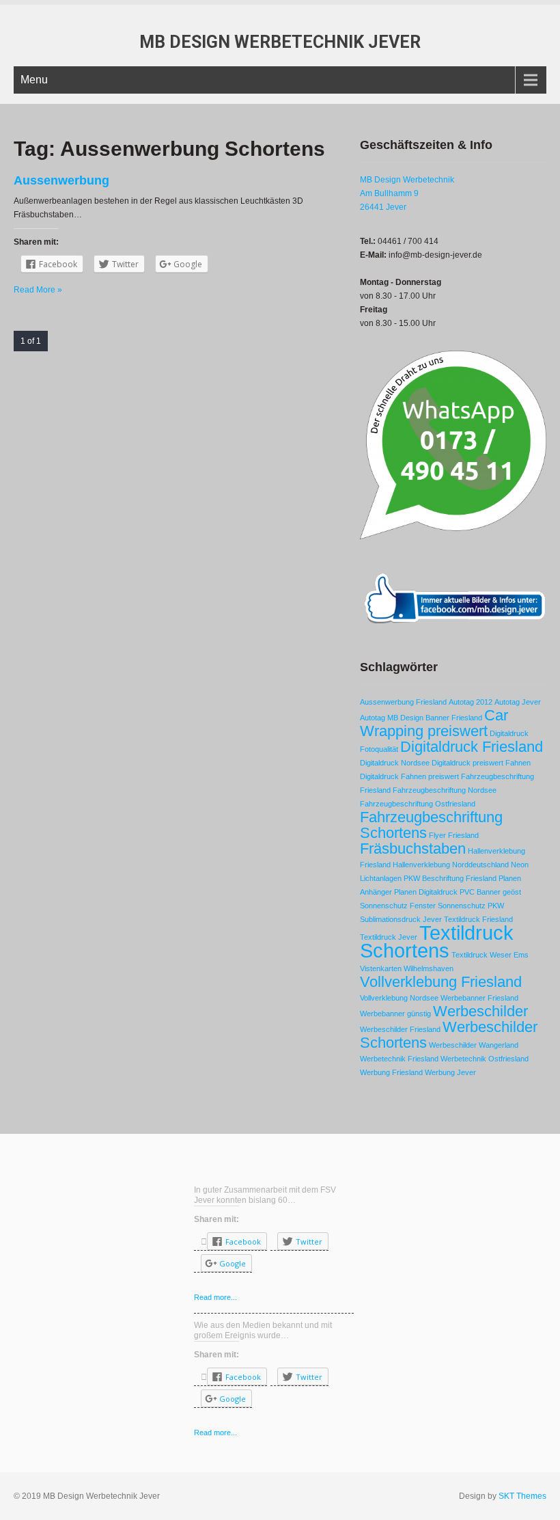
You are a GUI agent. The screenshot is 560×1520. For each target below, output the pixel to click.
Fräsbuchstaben (413, 848)
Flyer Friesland (454, 835)
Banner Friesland (453, 718)
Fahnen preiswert (430, 776)
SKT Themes (522, 1496)
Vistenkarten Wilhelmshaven (406, 968)
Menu (34, 79)
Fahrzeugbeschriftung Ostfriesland (417, 804)
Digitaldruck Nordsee (395, 763)
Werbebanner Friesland (479, 998)
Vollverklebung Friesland (441, 981)
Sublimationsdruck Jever (401, 919)
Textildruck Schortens (437, 941)
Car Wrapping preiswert (434, 723)
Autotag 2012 (470, 702)
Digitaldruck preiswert (467, 763)
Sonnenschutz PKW (471, 905)
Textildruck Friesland (478, 919)
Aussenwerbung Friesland (403, 702)
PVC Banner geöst (490, 892)
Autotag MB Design (391, 718)
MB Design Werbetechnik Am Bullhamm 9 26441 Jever (407, 193)
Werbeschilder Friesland (400, 1029)
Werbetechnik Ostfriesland (484, 1059)
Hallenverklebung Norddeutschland (451, 864)
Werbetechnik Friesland (399, 1059)
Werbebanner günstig (395, 1013)
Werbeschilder (480, 1011)
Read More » (38, 290)
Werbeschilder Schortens (448, 1034)
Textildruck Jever (388, 937)
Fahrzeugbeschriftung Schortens (431, 825)
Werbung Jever (450, 1072)
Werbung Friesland (391, 1072)
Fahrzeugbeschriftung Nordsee (444, 790)
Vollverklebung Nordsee (399, 998)
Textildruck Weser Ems (490, 955)
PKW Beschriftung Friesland (450, 878)
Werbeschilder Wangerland (473, 1045)
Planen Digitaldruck (426, 892)
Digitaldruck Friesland (471, 746)
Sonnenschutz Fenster (398, 905)
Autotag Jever (517, 702)
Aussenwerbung (61, 180)
